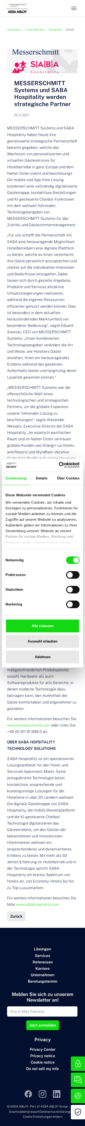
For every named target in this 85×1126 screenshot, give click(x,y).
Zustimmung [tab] (15, 478)
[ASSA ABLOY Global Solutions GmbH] (17, 8)
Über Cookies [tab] (68, 478)
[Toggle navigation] (74, 8)
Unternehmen (42, 975)
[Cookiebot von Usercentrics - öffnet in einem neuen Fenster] (60, 465)
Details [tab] (41, 478)
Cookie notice (43, 1062)
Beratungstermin (42, 981)
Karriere (42, 968)
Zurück (16, 916)
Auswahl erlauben (42, 641)
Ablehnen (43, 657)
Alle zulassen (43, 626)
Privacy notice (42, 1056)
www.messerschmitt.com (28, 725)
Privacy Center (42, 1049)
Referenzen (43, 962)
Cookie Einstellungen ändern (42, 1116)
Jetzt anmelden (42, 1025)
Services (42, 955)
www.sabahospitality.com (37, 904)
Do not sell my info (42, 1068)
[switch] (73, 575)
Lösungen (42, 949)
